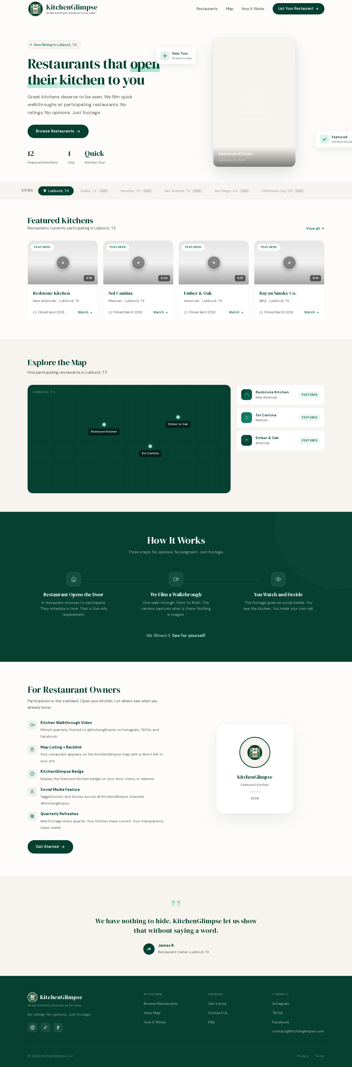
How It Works (253, 8)
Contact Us (218, 1012)
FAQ (211, 1022)
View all (313, 228)
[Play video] (254, 98)
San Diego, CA (226, 191)
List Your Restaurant (296, 8)
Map (229, 8)
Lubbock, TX (58, 191)
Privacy (303, 1056)
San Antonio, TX (177, 191)
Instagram (280, 1003)
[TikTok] (45, 1027)
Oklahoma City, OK (277, 191)
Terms (319, 1056)
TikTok (277, 1012)
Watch (83, 312)
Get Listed (217, 1003)
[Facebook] (58, 1027)
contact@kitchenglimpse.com (298, 1031)
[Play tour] (63, 262)
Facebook (280, 1022)
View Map (152, 1012)
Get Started (47, 846)
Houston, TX (130, 191)
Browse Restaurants (55, 131)
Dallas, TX (89, 191)
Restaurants (207, 8)
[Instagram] (32, 1027)
